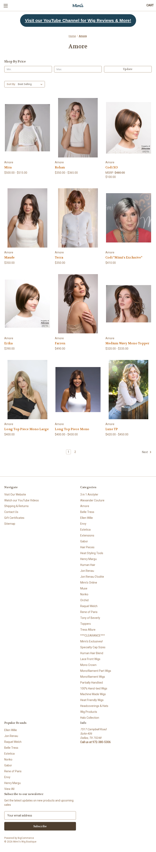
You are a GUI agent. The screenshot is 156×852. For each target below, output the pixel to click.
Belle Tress (87, 512)
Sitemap (9, 523)
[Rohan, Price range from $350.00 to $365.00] (78, 127)
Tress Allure (87, 629)
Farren (60, 343)
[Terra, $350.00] (78, 218)
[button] (78, 20)
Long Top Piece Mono (72, 429)
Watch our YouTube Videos (21, 500)
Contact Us (11, 512)
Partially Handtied (91, 682)
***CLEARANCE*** (92, 635)
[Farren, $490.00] (78, 304)
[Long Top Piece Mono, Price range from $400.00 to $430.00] (78, 389)
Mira (8, 167)
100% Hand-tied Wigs (93, 688)
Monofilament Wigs (92, 676)
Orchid (84, 600)
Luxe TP (111, 429)
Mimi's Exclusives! (91, 641)
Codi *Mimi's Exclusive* (124, 257)
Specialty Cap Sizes (92, 647)
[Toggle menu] (5, 5)
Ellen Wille (86, 517)
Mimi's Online (88, 582)
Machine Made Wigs (93, 694)
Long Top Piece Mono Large (26, 429)
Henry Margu (88, 559)
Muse (83, 588)
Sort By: (11, 84)
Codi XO (111, 167)
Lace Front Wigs (90, 659)
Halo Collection (89, 717)
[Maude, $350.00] (27, 218)
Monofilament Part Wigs (95, 670)
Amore (84, 506)
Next (145, 451)
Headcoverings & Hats (94, 706)
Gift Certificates (14, 517)
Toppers (85, 623)
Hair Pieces (87, 547)
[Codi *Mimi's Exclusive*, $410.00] (128, 218)
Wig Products (88, 711)
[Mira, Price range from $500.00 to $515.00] (27, 127)
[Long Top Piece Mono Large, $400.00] (27, 389)
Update (127, 69)
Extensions (87, 535)
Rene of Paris (89, 612)
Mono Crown (88, 665)
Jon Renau (87, 570)
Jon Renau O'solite (92, 576)
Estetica (85, 529)
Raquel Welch (89, 606)
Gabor (84, 541)
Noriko (84, 594)
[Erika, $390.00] (27, 304)
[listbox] (31, 84)
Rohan (60, 167)
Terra (59, 257)
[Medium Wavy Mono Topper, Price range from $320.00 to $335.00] (128, 304)
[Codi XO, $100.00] (128, 127)
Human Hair (87, 565)
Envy (83, 523)
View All (9, 789)
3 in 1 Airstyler (89, 494)
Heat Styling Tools (91, 553)
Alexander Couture (92, 500)
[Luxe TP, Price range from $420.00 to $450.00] (128, 389)
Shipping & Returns (16, 506)
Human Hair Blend (91, 653)
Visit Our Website (15, 494)
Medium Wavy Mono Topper (127, 343)
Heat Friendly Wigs (92, 700)
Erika (8, 343)
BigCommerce (26, 838)
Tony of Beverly (90, 617)
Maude (9, 257)
